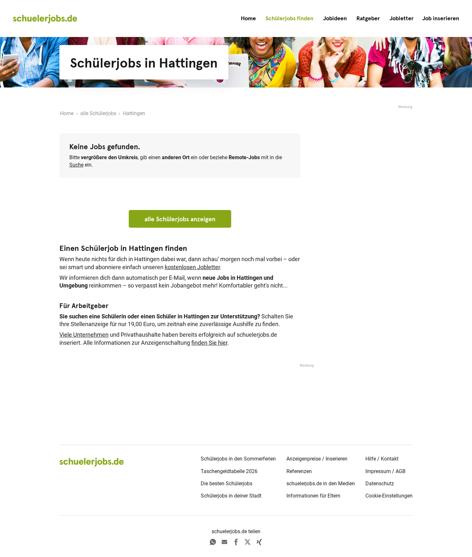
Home (248, 18)
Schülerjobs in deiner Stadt (231, 496)
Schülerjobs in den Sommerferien (238, 459)
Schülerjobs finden (289, 18)
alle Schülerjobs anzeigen (179, 219)
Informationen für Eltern (313, 496)
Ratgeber (368, 18)
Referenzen (299, 471)
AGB (401, 471)
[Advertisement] (364, 206)
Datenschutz (379, 483)
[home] (45, 18)
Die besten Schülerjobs (226, 483)
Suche (76, 165)
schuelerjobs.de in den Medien (320, 483)
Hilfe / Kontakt (381, 459)
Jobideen (335, 18)
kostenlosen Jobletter (192, 267)
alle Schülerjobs (98, 113)
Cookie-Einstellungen (389, 496)
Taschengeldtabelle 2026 (229, 471)
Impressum (378, 471)
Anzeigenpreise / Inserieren (316, 459)
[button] (440, 18)
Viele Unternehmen (84, 335)
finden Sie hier (209, 343)
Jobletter (401, 18)
